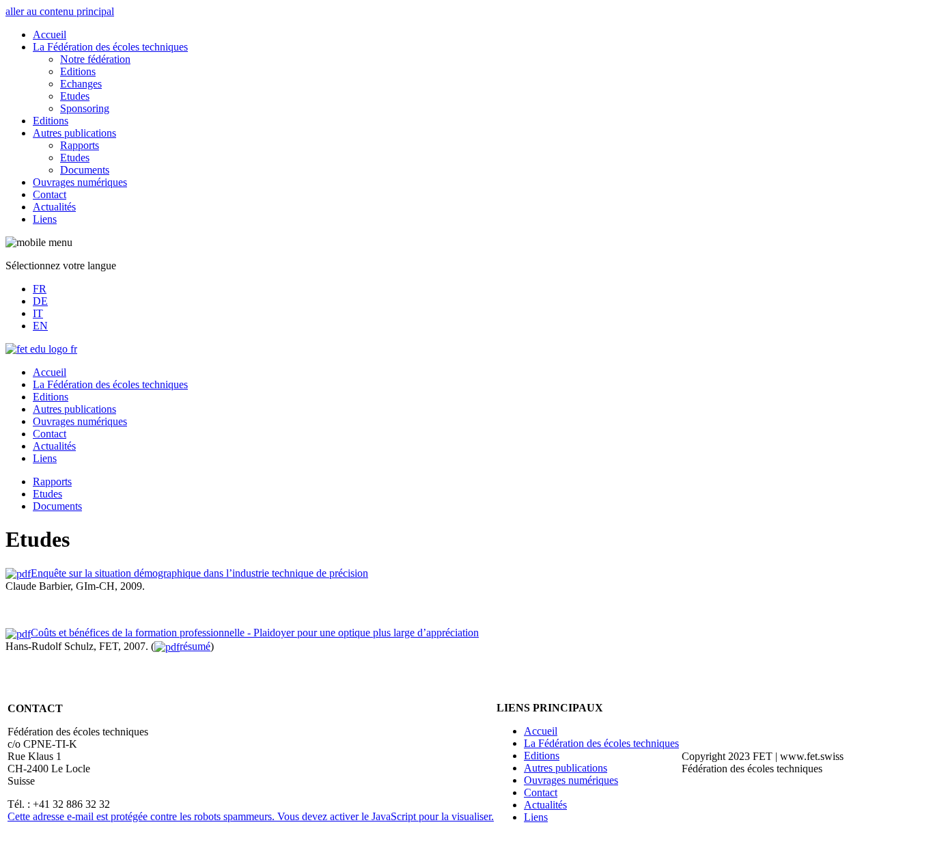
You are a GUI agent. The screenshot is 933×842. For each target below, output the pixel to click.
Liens (45, 219)
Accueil (49, 34)
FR (39, 289)
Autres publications (74, 133)
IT (38, 313)
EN (40, 325)
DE (40, 301)
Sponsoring (84, 108)
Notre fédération (95, 59)
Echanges (81, 84)
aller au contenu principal (59, 11)
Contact (49, 194)
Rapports (79, 145)
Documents (84, 170)
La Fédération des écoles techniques (110, 47)
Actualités (54, 207)
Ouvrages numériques (80, 182)
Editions (78, 71)
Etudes (74, 96)
